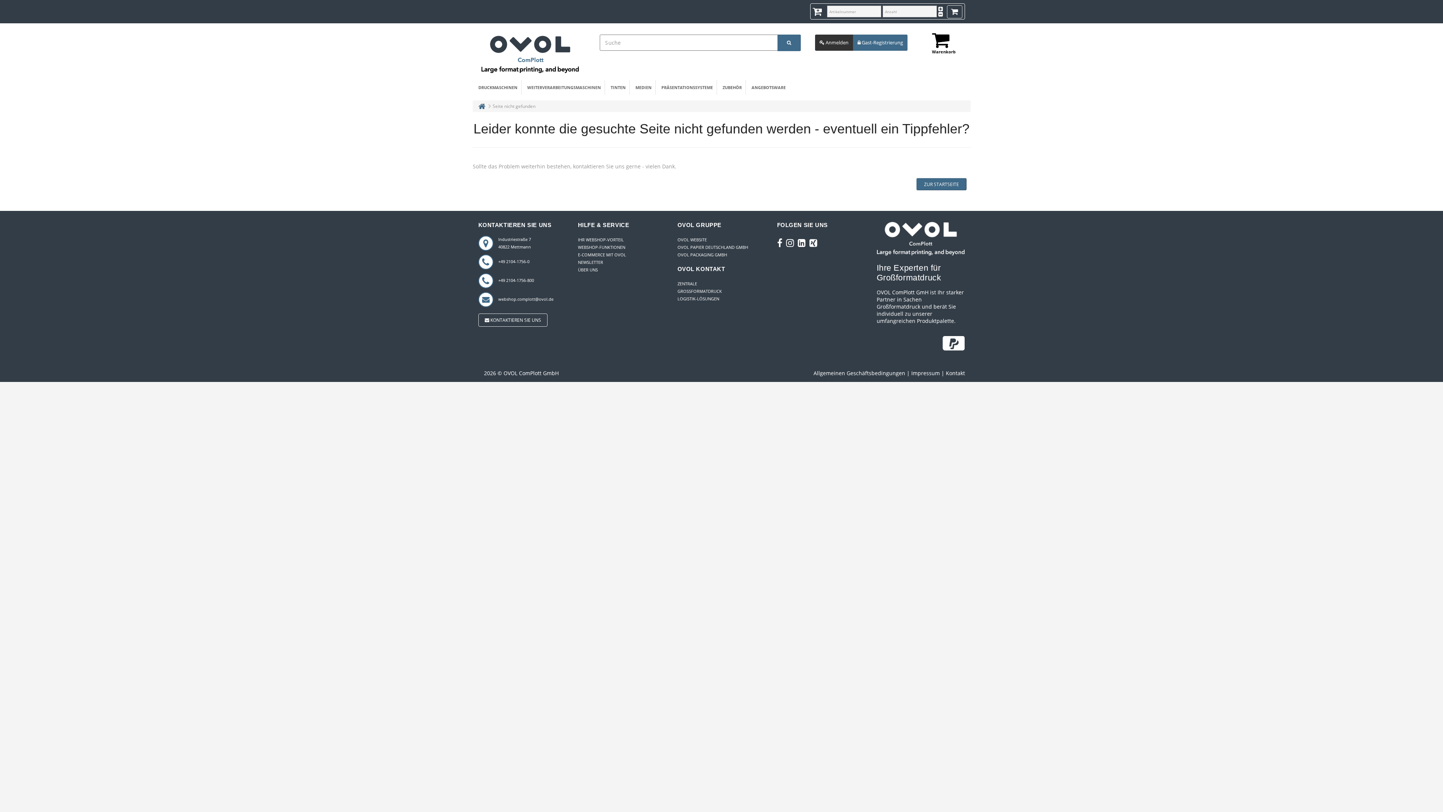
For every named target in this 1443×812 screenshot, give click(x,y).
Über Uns (588, 270)
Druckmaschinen (497, 87)
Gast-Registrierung (882, 42)
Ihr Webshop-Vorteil (601, 239)
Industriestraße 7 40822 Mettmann (514, 243)
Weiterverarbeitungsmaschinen (564, 87)
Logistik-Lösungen (698, 298)
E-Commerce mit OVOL (602, 255)
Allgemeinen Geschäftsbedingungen (859, 373)
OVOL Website (692, 239)
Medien (643, 87)
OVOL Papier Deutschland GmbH (713, 247)
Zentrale (687, 283)
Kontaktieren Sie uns (515, 320)
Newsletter (590, 262)
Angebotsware (769, 87)
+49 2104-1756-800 (516, 280)
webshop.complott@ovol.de (526, 299)
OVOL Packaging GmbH (702, 255)
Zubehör (732, 87)
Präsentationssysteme (687, 87)
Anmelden (836, 42)
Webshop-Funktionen (601, 247)
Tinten (618, 87)
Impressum (925, 373)
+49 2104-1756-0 (513, 261)
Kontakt (955, 373)
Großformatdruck (700, 291)
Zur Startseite (941, 184)
